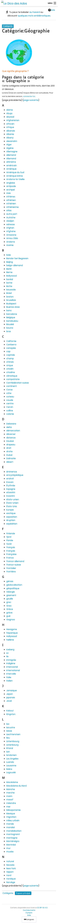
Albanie (10, 134)
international (13, 670)
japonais (10, 697)
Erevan (9, 482)
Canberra (11, 344)
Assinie (9, 245)
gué (8, 616)
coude (9, 400)
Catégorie (8, 893)
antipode (11, 186)
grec (8, 602)
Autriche (10, 217)
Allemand (11, 158)
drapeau (10, 444)
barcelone (11, 314)
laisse (9, 730)
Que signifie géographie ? (15, 71)
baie (8, 254)
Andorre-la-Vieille (15, 179)
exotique (11, 513)
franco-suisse (13, 564)
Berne (9, 272)
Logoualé (11, 772)
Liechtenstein (13, 734)
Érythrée (10, 485)
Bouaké (10, 324)
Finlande (10, 533)
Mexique (10, 813)
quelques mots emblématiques (34, 15)
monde (10, 823)
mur (8, 848)
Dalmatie (11, 458)
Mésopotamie (13, 810)
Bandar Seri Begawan (17, 258)
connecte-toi (29, 96)
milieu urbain (12, 820)
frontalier (11, 568)
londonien (11, 755)
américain (11, 165)
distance (11, 437)
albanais (10, 130)
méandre (11, 803)
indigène (10, 663)
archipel (10, 189)
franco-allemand (15, 561)
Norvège (10, 882)
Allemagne (11, 151)
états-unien (12, 499)
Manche (10, 789)
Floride (9, 540)
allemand (11, 155)
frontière (11, 571)
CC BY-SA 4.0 (42, 908)
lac (7, 723)
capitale (10, 355)
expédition (11, 523)
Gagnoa (10, 619)
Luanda (10, 762)
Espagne (10, 489)
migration (11, 816)
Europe (10, 509)
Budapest (11, 303)
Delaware (11, 423)
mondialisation (13, 830)
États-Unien (12, 502)
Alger (9, 144)
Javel (9, 700)
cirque (9, 365)
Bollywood (11, 275)
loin (8, 751)
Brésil (9, 293)
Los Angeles (12, 758)
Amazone (11, 234)
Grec (9, 605)
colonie (10, 413)
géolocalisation (14, 584)
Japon (9, 694)
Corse (9, 389)
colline (9, 410)
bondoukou (12, 320)
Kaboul (9, 710)
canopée (11, 348)
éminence (11, 471)
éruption (10, 520)
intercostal (12, 666)
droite (9, 451)
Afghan (10, 227)
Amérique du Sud (15, 172)
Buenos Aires (13, 307)
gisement (11, 595)
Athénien (11, 203)
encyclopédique (14, 475)
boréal (9, 279)
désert (9, 461)
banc (9, 310)
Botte (9, 286)
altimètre (11, 161)
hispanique (12, 632)
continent (11, 386)
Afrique (10, 127)
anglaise (10, 182)
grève (9, 612)
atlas (8, 210)
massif (9, 799)
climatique (11, 375)
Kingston (10, 714)
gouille (9, 598)
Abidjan (10, 220)
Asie (8, 193)
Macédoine (12, 782)
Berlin (9, 268)
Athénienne (12, 207)
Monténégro (12, 841)
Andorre (10, 241)
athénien (11, 200)
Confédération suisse (17, 382)
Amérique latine (14, 175)
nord (8, 875)
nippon (9, 871)
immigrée (11, 660)
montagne (11, 837)
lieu (8, 737)
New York (11, 868)
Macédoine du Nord (16, 785)
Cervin (9, 407)
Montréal (11, 844)
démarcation (13, 430)
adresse (10, 224)
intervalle (11, 673)
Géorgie (10, 591)
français (10, 547)
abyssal (10, 116)
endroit (10, 478)
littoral (9, 748)
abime (9, 109)
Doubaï (10, 441)
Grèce (9, 609)
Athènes (10, 196)
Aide (53, 10)
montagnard (13, 834)
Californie (11, 341)
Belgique (10, 317)
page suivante (30, 100)
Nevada (10, 864)
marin (9, 796)
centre (9, 403)
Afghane (11, 231)
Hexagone (11, 629)
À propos (29, 913)
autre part (11, 214)
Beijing (9, 262)
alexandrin (11, 141)
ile (7, 656)
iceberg (10, 649)
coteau (10, 396)
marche (10, 792)
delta (9, 427)
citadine (10, 372)
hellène (10, 639)
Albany (9, 137)
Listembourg (12, 741)
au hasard (34, 12)
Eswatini (10, 495)
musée (9, 851)
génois (9, 581)
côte (8, 393)
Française (11, 554)
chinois (10, 361)
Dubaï (9, 455)
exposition (11, 516)
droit (8, 448)
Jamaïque (11, 690)
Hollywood (11, 636)
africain (10, 123)
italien (9, 680)
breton (9, 296)
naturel (10, 861)
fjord (8, 536)
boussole (11, 289)
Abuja (9, 113)
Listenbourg (12, 744)
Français (10, 550)
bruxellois (11, 300)
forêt (9, 543)
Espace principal (23, 893)
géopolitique (12, 588)
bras (8, 331)
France (10, 557)
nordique (11, 878)
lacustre (10, 727)
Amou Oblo (12, 238)
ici (7, 653)
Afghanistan (12, 120)
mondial (10, 827)
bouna (9, 327)
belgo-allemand (14, 265)
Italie (8, 677)
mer (8, 806)
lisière (9, 769)
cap (8, 351)
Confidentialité (29, 910)
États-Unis (11, 506)
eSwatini (10, 492)
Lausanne (11, 765)
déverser (11, 434)
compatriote (13, 379)
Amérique (11, 168)
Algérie (9, 148)
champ (10, 358)
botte (9, 282)
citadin (9, 368)
